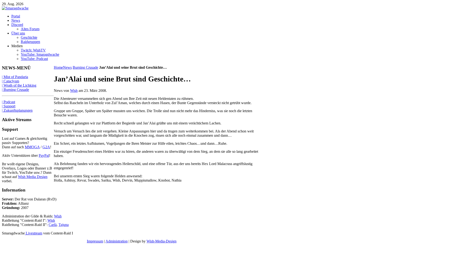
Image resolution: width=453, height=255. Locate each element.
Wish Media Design (32, 177)
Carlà (53, 225)
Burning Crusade (85, 67)
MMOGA (32, 147)
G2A (46, 147)
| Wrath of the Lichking (19, 85)
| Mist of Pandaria (15, 77)
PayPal (44, 155)
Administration (116, 241)
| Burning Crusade (15, 90)
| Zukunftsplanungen (17, 110)
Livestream (33, 233)
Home (58, 67)
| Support (8, 106)
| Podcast (8, 102)
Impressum (95, 241)
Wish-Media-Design (161, 241)
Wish (74, 91)
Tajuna (64, 225)
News (67, 67)
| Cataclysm (10, 81)
